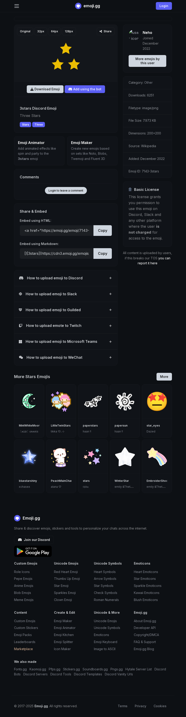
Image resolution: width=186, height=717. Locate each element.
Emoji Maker (63, 621)
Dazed (151, 431)
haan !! (87, 431)
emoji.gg (91, 5)
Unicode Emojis (105, 621)
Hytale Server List (138, 669)
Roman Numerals (106, 600)
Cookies (160, 706)
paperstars (90, 425)
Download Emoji (47, 89)
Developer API (145, 628)
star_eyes (153, 425)
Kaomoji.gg (37, 669)
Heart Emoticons (146, 572)
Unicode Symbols (107, 628)
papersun (121, 425)
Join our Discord (36, 540)
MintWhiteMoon (29, 425)
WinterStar (122, 480)
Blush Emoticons (146, 600)
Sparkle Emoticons (148, 586)
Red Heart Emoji (66, 572)
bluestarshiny (28, 480)
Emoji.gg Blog (144, 649)
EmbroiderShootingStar (162, 480)
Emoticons (101, 635)
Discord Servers (35, 674)
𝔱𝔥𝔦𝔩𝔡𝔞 (85, 486)
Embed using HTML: (35, 220)
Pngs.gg (116, 669)
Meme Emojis (24, 600)
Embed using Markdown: (39, 244)
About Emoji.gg (145, 621)
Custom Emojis (24, 621)
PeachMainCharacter (65, 480)
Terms (122, 706)
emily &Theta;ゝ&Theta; (130, 486)
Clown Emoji (63, 600)
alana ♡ (56, 486)
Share (107, 31)
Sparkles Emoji (65, 593)
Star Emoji (61, 586)
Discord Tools (60, 674)
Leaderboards (24, 642)
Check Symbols (105, 593)
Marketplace (23, 649)
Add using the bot (86, 89)
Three (38, 124)
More (164, 377)
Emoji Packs (23, 635)
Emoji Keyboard (105, 642)
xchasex (24, 486)
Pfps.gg (54, 669)
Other (148, 82)
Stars (25, 124)
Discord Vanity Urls (119, 674)
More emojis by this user (147, 61)
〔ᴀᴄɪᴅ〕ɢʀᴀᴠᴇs (28, 431)
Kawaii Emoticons (146, 593)
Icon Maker (62, 649)
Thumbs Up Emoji (67, 579)
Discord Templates (88, 674)
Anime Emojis (23, 586)
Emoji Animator (65, 628)
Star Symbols (103, 586)
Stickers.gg (71, 669)
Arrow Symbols (105, 579)
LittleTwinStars (61, 425)
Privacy (140, 706)
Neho (147, 32)
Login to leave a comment (66, 190)
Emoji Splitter (63, 642)
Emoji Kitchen (64, 635)
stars (86, 480)
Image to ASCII (104, 649)
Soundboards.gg (95, 669)
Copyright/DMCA (146, 635)
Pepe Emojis (23, 579)
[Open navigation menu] (16, 6)
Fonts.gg (20, 669)
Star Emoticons (145, 579)
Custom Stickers (26, 628)
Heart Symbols (105, 572)
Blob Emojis (22, 593)
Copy (102, 230)
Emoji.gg (31, 518)
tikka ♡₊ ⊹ (57, 431)
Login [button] (163, 6)
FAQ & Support (145, 642)
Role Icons (22, 572)
